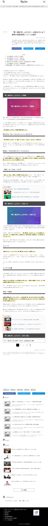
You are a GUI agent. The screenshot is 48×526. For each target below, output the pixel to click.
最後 (30, 345)
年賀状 (21, 389)
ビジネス (16, 500)
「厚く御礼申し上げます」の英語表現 (15, 63)
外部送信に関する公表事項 (11, 518)
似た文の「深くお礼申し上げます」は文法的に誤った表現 (20, 61)
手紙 (28, 389)
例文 (14, 389)
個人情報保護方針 (9, 516)
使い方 (7, 389)
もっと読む (24, 490)
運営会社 (7, 514)
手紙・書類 (5, 31)
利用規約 (7, 513)
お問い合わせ (8, 511)
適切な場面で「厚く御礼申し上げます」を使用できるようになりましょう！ (25, 65)
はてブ (40, 48)
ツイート (28, 48)
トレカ (27, 500)
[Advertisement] (24, 19)
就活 (20, 500)
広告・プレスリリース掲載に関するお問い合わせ (16, 509)
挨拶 (34, 389)
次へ (27, 345)
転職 (23, 500)
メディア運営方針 (9, 520)
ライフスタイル (8, 500)
